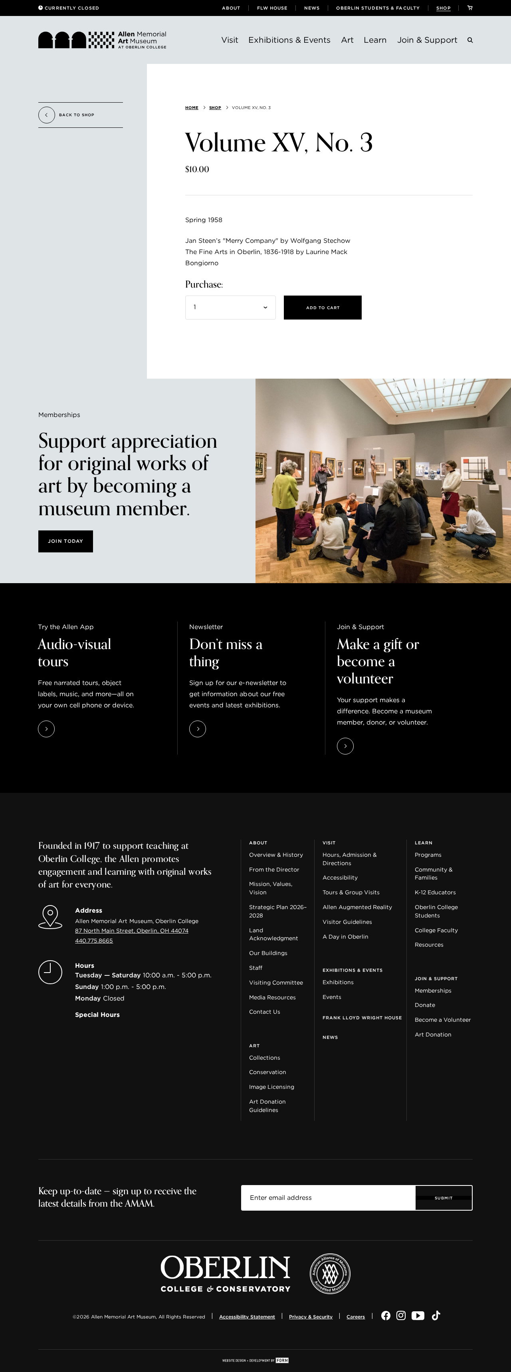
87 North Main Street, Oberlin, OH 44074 (131, 930)
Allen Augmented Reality (357, 907)
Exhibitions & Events (289, 40)
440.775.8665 (94, 940)
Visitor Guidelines (347, 922)
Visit (229, 40)
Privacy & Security (311, 1317)
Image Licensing (271, 1087)
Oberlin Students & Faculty (378, 8)
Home (191, 107)
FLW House (272, 8)
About (231, 8)
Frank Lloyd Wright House (362, 1018)
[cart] (470, 8)
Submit (444, 1198)
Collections (264, 1057)
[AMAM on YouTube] (419, 1316)
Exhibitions (338, 982)
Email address (264, 1191)
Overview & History (276, 855)
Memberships (433, 990)
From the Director (274, 869)
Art (347, 40)
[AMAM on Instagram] (401, 1316)
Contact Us (264, 1012)
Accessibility (340, 877)
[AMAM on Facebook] (385, 1316)
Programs (428, 855)
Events (332, 997)
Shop (443, 8)
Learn (375, 40)
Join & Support (427, 40)
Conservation (267, 1072)
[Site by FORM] (255, 1361)
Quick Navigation (64, 836)
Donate (425, 1005)
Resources (429, 944)
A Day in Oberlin (345, 936)
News (312, 8)
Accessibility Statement (247, 1317)
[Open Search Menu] (470, 42)
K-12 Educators (435, 892)
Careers (356, 1317)
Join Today (65, 541)
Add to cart (323, 307)
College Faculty (436, 930)
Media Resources (272, 997)
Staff (255, 968)
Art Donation (433, 1034)
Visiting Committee (276, 982)
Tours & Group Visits (351, 892)
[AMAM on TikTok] (436, 1316)
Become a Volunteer (443, 1020)
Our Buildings (268, 953)
